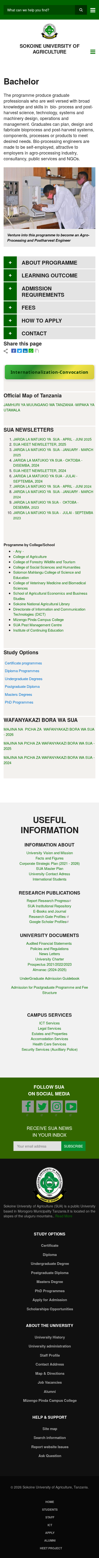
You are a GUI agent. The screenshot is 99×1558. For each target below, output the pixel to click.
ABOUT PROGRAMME (49, 262)
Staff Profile (50, 1355)
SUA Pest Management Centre (37, 624)
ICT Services (49, 1022)
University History (50, 1337)
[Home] (50, 31)
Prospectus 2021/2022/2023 (50, 964)
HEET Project (51, 1548)
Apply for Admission (49, 1299)
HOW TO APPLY (42, 320)
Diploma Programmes (22, 670)
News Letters (49, 953)
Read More (63, 1215)
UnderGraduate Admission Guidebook (50, 978)
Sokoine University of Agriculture (50, 48)
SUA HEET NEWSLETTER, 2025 (39, 444)
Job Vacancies (50, 1382)
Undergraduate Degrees (24, 678)
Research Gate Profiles (48, 916)
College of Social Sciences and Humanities (46, 567)
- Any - (18, 551)
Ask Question (49, 1455)
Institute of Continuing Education (38, 630)
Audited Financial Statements (49, 943)
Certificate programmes (23, 662)
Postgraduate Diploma (22, 686)
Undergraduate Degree (50, 1263)
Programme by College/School (29, 544)
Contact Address (50, 1364)
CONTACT (34, 333)
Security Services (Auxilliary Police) (50, 1049)
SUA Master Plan (49, 868)
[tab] (49, 262)
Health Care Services (49, 1043)
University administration (50, 1346)
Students (50, 1509)
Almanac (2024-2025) (50, 969)
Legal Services (49, 1028)
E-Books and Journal (49, 911)
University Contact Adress (49, 873)
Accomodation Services (49, 1038)
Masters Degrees (18, 694)
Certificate (49, 1245)
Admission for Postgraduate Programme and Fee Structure (49, 990)
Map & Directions (49, 1373)
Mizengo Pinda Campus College (38, 619)
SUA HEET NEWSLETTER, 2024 (39, 470)
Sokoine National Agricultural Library (41, 603)
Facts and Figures (50, 857)
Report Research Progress (48, 900)
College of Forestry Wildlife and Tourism (44, 561)
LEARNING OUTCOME (50, 275)
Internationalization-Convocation (50, 372)
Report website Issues (49, 1446)
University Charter (49, 958)
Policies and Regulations (49, 948)
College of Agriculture (30, 556)
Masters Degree (50, 1281)
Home (49, 1501)
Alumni (50, 1391)
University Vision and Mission (49, 852)
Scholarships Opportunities (50, 1308)
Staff (49, 1517)
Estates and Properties (50, 1033)
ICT (50, 1524)
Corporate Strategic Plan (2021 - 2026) (49, 863)
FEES (29, 307)
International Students (50, 878)
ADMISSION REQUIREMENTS (43, 291)
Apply (50, 1532)
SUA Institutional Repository (49, 905)
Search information (50, 1437)
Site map (50, 1428)
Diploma (50, 1254)
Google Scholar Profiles (48, 921)
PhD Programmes (19, 702)
